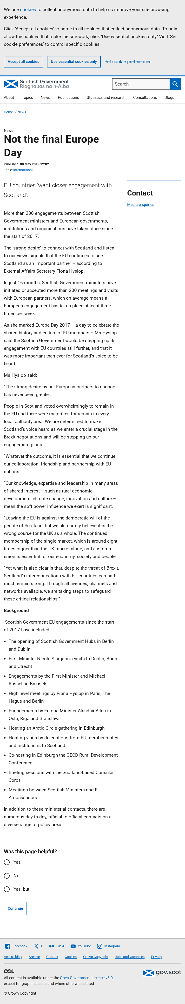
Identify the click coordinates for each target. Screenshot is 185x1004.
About (9, 97)
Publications (68, 97)
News (45, 97)
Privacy (156, 957)
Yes (17, 862)
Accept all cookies (23, 61)
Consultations (145, 97)
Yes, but (21, 889)
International (23, 170)
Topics (27, 97)
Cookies (71, 957)
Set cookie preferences (128, 61)
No (16, 875)
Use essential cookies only (74, 61)
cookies (28, 9)
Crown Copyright (95, 957)
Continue (15, 908)
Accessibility (13, 957)
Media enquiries (140, 204)
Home (8, 112)
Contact (52, 957)
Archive (34, 957)
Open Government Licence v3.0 (86, 978)
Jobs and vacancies (130, 957)
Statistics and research (106, 97)
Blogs (169, 97)
